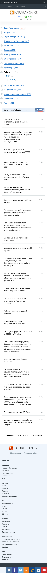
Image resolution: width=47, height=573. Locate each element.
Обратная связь (15, 453)
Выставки (5, 494)
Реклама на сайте (30, 453)
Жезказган (6, 529)
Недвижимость (7, 503)
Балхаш (5, 527)
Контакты (9, 6)
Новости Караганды (9, 468)
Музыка (5, 488)
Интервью (6, 476)
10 (31, 435)
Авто (4, 506)
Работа (5, 509)
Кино (4, 486)
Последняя (38, 435)
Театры (5, 491)
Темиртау (5, 524)
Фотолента (6, 471)
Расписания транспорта (11, 539)
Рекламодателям (20, 6)
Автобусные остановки (10, 542)
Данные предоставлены (26, 110)
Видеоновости (7, 473)
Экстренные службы (9, 544)
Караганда (6, 521)
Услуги (4, 511)
